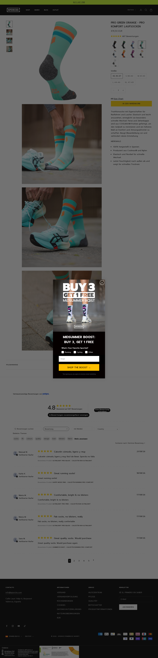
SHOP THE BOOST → (79, 367)
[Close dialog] (102, 283)
